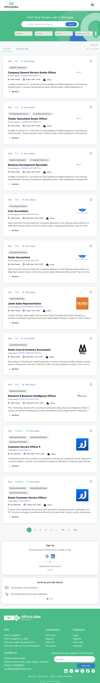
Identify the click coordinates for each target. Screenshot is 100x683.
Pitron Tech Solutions (29, 399)
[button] (91, 49)
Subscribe (86, 666)
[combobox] (49, 24)
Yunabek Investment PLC (30, 76)
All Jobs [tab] (7, 49)
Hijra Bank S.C (25, 450)
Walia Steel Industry (29, 214)
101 (63, 530)
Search (71, 24)
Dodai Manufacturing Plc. (32, 307)
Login (50, 570)
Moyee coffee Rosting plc (30, 353)
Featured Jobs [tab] (22, 49)
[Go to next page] (68, 529)
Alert (52, 598)
